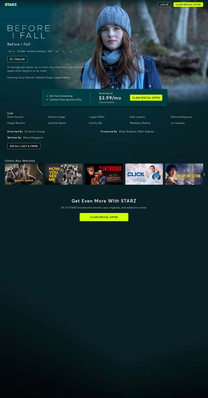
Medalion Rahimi (140, 122)
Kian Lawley (137, 116)
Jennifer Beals (57, 122)
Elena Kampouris (181, 116)
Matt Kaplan (146, 131)
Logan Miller (97, 116)
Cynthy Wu (95, 122)
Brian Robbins (127, 131)
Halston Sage (56, 116)
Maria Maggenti (33, 137)
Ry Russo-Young (35, 131)
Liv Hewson (178, 122)
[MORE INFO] (24, 174)
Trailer (19, 59)
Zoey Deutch (15, 116)
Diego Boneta (16, 122)
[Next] (204, 174)
